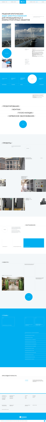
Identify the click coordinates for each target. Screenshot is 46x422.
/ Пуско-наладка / (25, 113)
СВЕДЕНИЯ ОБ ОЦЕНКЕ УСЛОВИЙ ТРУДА (12, 405)
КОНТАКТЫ (34, 397)
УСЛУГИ (25, 396)
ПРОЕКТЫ (26, 397)
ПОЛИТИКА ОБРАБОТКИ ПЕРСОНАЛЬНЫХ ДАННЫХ (4, 405)
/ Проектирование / (11, 106)
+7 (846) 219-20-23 (11, 398)
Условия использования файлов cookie (27, 405)
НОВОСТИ (26, 398)
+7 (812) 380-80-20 (3, 399)
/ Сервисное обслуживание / (21, 116)
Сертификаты (34, 396)
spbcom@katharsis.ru (9, 375)
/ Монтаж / (16, 109)
